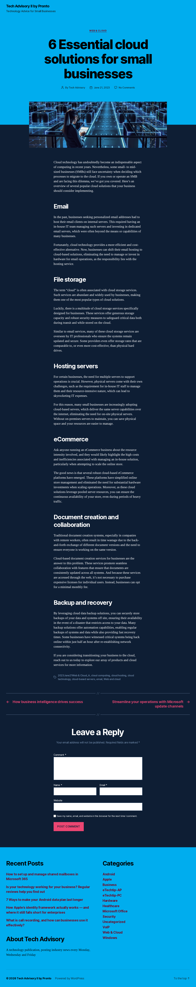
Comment (60, 755)
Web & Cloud (98, 30)
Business (110, 885)
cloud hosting (118, 675)
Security (109, 917)
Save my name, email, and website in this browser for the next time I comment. (97, 816)
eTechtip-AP (112, 890)
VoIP (106, 927)
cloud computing (100, 675)
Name (58, 785)
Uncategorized (114, 922)
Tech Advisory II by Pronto (27, 6)
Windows (110, 938)
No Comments (127, 87)
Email (103, 785)
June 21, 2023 (102, 87)
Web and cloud (112, 679)
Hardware (110, 901)
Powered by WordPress (69, 978)
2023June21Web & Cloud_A (74, 675)
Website (58, 800)
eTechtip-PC (112, 895)
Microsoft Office (115, 911)
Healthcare (111, 906)
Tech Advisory (77, 87)
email (99, 679)
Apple (107, 879)
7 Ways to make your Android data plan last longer (44, 900)
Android (109, 874)
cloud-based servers (83, 679)
